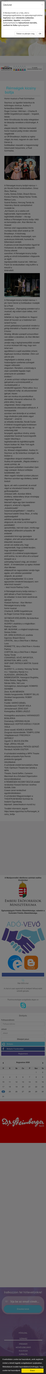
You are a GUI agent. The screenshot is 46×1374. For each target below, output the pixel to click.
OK (40, 33)
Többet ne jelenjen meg (25, 33)
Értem (32, 1371)
